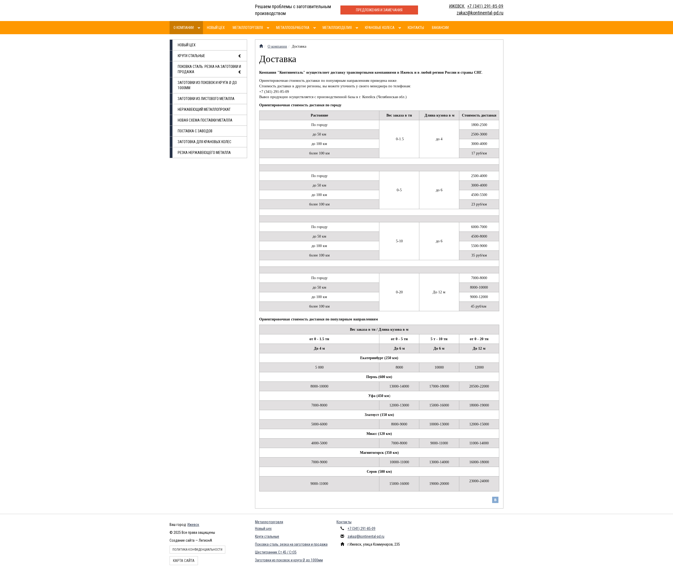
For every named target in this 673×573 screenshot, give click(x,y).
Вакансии (440, 28)
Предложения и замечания (379, 10)
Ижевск (193, 524)
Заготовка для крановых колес (204, 142)
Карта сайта (184, 561)
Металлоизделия (337, 28)
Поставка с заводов (195, 131)
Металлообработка (292, 28)
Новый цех (216, 28)
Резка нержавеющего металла (204, 152)
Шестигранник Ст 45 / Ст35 (276, 552)
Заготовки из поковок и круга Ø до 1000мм (207, 85)
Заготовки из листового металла (206, 99)
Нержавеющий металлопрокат (204, 109)
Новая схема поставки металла (205, 120)
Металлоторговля (248, 28)
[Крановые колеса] (400, 27)
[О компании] (199, 27)
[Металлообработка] (315, 27)
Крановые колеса (380, 28)
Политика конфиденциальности (197, 549)
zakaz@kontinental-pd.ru (366, 536)
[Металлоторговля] (269, 27)
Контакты (416, 28)
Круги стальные (191, 56)
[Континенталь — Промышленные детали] (261, 46)
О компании (184, 28)
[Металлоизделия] (357, 27)
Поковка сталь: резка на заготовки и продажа (209, 69)
